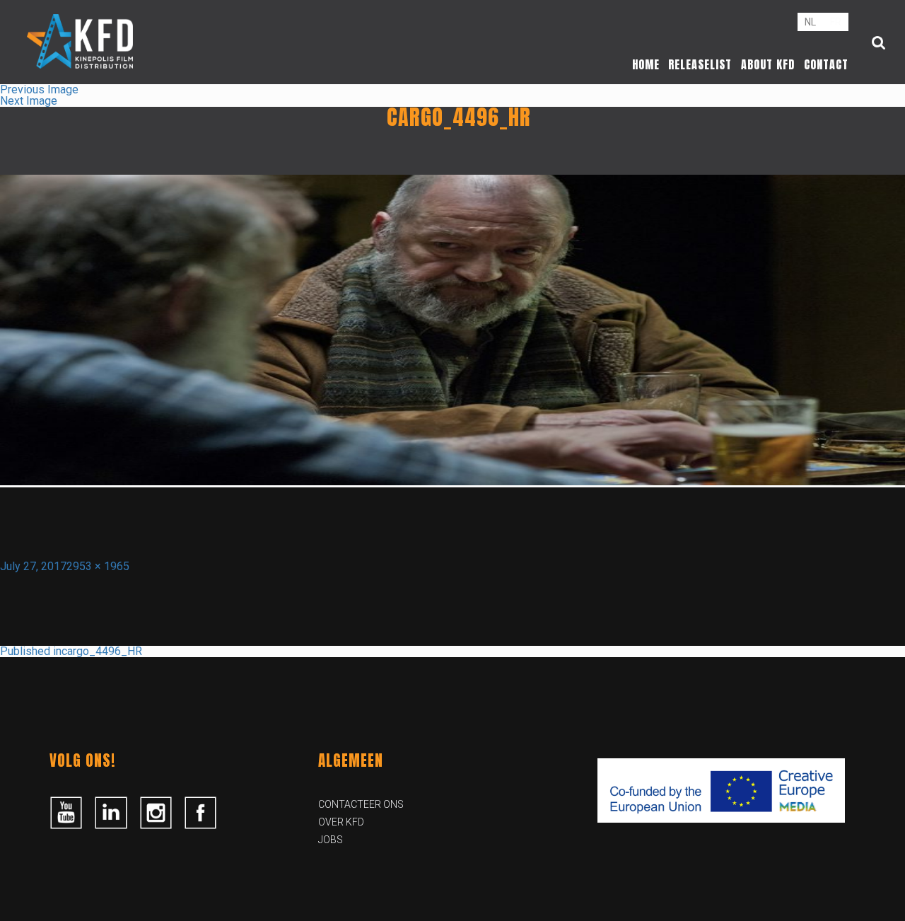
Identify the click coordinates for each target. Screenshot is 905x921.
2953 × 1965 (97, 566)
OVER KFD (341, 822)
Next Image (28, 101)
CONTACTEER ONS (361, 804)
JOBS (330, 839)
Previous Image (39, 89)
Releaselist (700, 64)
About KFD (768, 64)
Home (646, 64)
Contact (826, 64)
